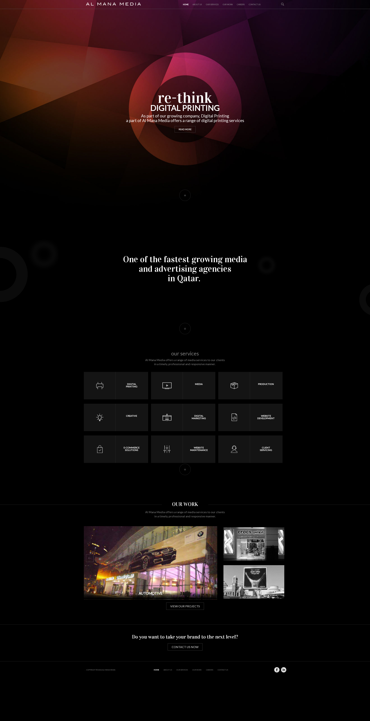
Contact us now (185, 647)
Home (186, 4)
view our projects (185, 606)
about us (197, 4)
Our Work (228, 4)
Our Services (212, 4)
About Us (167, 670)
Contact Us (255, 4)
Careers (241, 4)
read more (185, 129)
